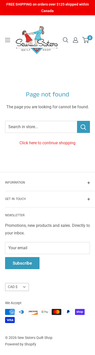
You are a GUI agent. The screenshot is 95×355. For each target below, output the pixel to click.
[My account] (75, 40)
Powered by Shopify (20, 344)
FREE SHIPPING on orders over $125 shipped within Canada (47, 7)
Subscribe (22, 263)
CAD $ (12, 287)
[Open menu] (7, 40)
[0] (86, 40)
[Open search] (65, 40)
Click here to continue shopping (47, 142)
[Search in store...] (83, 127)
